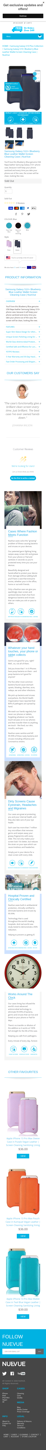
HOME (5, 46)
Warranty (20, 1423)
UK (20, 267)
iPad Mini (5, 1398)
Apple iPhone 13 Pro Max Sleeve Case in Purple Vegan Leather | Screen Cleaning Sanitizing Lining (23, 1142)
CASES (14, 1435)
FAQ (4, 1426)
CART (6, 1437)
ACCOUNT (15, 1437)
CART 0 (29, 23)
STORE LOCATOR (29, 1437)
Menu (8, 36)
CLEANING (24, 1435)
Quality (19, 1398)
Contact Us (6, 1423)
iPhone (5, 1393)
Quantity (8, 187)
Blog (18, 1407)
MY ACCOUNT (18, 23)
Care (19, 1396)
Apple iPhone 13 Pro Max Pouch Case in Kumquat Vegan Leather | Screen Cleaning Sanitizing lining (23, 1222)
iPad (4, 1396)
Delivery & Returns (24, 1421)
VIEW (23, 1156)
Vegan (4, 1400)
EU (15, 267)
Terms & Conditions (21, 1427)
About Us (5, 1421)
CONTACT (35, 1435)
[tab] (23, 301)
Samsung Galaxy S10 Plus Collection (26, 46)
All (3, 1402)
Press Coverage (23, 1412)
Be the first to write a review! (23, 478)
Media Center (22, 1409)
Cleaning (20, 1393)
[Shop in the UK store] (34, 268)
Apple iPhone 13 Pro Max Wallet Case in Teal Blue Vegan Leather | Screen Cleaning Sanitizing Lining (23, 1302)
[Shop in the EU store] (29, 268)
